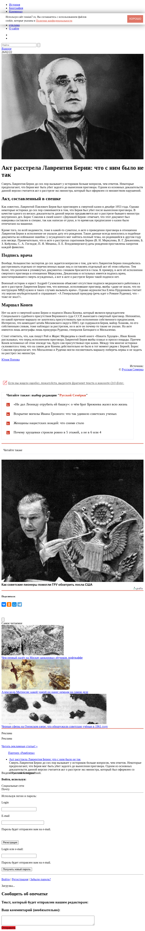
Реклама (14, 25)
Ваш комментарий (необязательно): (31, 910)
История (14, 4)
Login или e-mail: (12, 849)
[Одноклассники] (9, 604)
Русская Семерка (132, 369)
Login (5, 802)
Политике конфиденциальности (54, 20)
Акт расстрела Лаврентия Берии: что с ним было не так (45, 759)
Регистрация (20, 879)
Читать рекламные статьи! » (20, 746)
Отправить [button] (8, 927)
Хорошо (135, 18)
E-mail (5, 815)
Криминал (15, 11)
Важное (7, 48)
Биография (16, 8)
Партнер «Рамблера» (21, 752)
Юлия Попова (11, 359)
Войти (6, 879)
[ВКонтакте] (4, 604)
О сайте (14, 28)
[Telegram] (19, 604)
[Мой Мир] (14, 604)
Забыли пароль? (40, 879)
